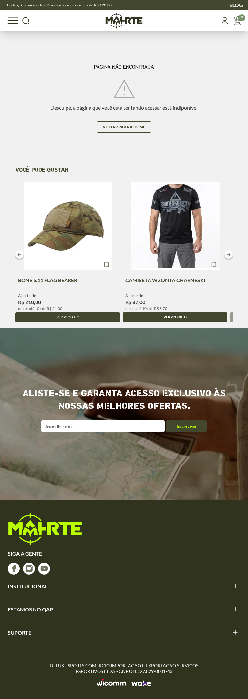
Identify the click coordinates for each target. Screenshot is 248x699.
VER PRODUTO (68, 317)
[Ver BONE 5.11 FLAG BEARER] (68, 226)
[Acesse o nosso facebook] (14, 569)
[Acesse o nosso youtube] (44, 569)
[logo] (45, 529)
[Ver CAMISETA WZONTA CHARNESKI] (175, 226)
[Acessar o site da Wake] (141, 683)
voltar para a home (124, 126)
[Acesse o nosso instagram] (29, 569)
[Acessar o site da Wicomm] (111, 682)
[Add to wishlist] (106, 264)
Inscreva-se (186, 426)
